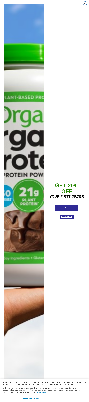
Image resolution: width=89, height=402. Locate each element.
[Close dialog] (85, 3)
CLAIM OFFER (67, 208)
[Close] (85, 382)
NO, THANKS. (66, 217)
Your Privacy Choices (30, 398)
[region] (44, 390)
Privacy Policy (40, 392)
